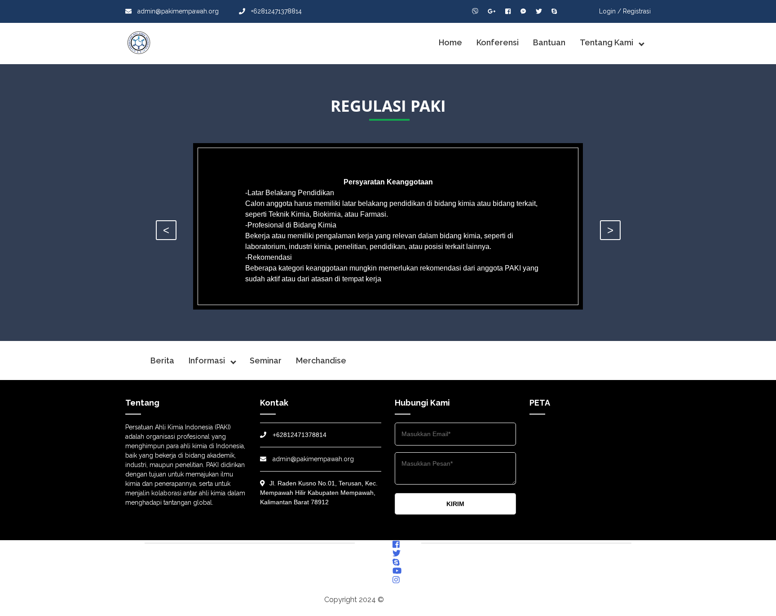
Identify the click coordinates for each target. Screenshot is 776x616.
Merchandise (321, 360)
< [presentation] (166, 230)
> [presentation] (610, 230)
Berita (162, 360)
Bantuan (549, 42)
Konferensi (497, 42)
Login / (610, 11)
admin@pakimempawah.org (177, 11)
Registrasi (637, 11)
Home (450, 42)
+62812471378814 (275, 11)
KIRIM (455, 503)
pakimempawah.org (419, 599)
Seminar (266, 360)
